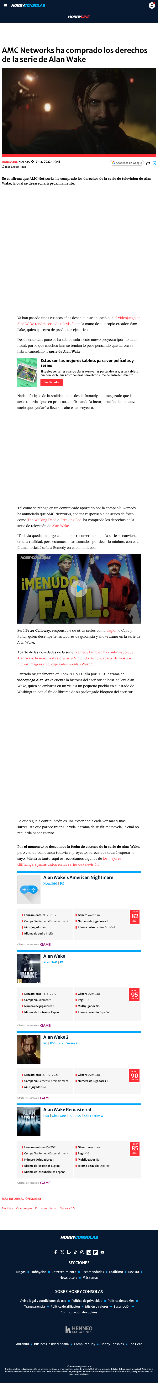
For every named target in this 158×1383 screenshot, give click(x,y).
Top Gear (135, 1344)
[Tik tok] (75, 1252)
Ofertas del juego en (28, 944)
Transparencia (34, 1307)
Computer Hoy (84, 1344)
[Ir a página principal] (28, 5)
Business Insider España (51, 1344)
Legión (111, 630)
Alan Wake (60, 526)
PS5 (53, 1043)
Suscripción (122, 1307)
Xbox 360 (50, 884)
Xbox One (59, 1116)
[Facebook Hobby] (55, 1252)
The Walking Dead (41, 520)
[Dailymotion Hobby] (89, 1252)
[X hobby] (62, 1252)
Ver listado (52, 382)
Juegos (20, 1272)
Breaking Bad (70, 520)
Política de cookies (121, 1301)
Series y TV (67, 1208)
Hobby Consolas (112, 1344)
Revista (133, 1272)
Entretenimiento (46, 1208)
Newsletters (68, 1278)
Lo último (116, 1272)
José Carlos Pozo (15, 167)
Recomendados (93, 1272)
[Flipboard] (95, 1252)
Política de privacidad (87, 1301)
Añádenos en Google (129, 163)
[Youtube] (102, 1252)
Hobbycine (76, 17)
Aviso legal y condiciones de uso (43, 1301)
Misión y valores (96, 1307)
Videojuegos (24, 1208)
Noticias (7, 1208)
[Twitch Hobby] (69, 1252)
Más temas (90, 1278)
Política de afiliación (65, 1307)
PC (62, 884)
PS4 (46, 1116)
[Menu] (5, 5)
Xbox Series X (68, 1043)
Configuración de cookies (79, 1312)
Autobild (22, 1344)
